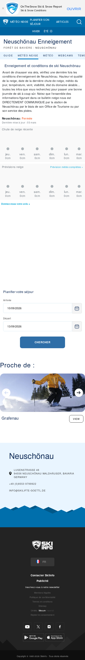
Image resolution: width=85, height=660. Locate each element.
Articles (62, 22)
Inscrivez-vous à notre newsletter (42, 587)
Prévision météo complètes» (66, 167)
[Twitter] (38, 626)
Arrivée (7, 300)
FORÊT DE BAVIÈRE (18, 47)
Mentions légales (42, 592)
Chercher (42, 342)
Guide (8, 55)
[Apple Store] (54, 637)
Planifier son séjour (39, 22)
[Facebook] (60, 626)
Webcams (65, 55)
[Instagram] (49, 626)
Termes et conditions (42, 601)
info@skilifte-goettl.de (27, 490)
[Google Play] (33, 637)
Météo (48, 55)
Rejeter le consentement (42, 614)
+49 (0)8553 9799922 (22, 483)
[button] (79, 22)
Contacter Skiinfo (42, 575)
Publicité (43, 581)
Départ (7, 318)
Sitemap (42, 605)
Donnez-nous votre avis (14, 204)
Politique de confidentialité (43, 597)
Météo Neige (19, 22)
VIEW (76, 418)
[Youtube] (27, 626)
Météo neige (28, 55)
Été (46, 31)
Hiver (36, 31)
